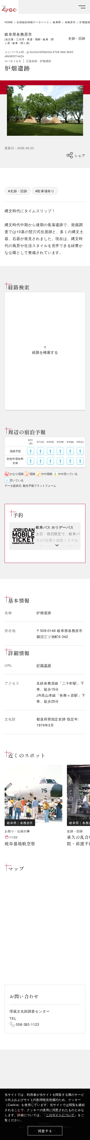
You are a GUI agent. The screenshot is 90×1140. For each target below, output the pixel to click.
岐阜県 (57, 22)
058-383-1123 (27, 1024)
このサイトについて (60, 1115)
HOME (9, 22)
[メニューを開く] (81, 7)
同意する (45, 1130)
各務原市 (70, 22)
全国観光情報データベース (33, 22)
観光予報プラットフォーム (39, 485)
